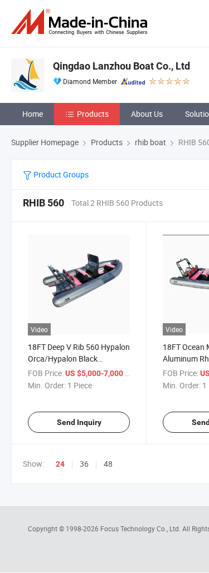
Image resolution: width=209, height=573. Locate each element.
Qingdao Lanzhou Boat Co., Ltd (121, 66)
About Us (147, 113)
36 (84, 463)
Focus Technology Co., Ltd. (141, 528)
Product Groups (60, 174)
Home (32, 113)
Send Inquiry (79, 422)
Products (93, 113)
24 (60, 464)
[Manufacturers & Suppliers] (81, 22)
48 (108, 463)
